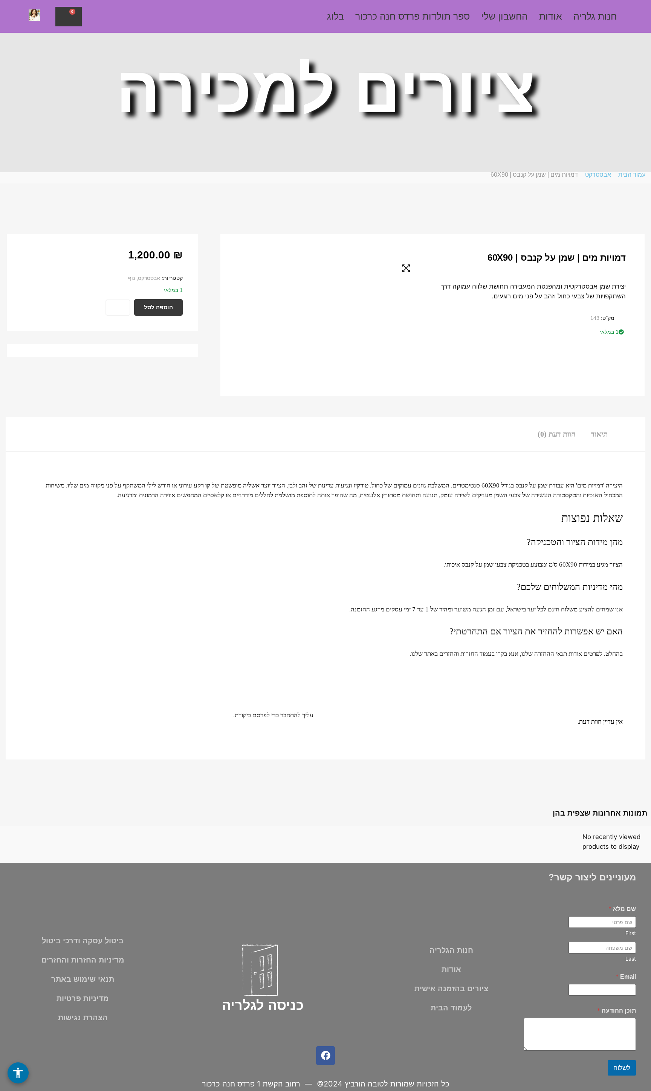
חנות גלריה (595, 16)
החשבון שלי (504, 16)
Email (626, 976)
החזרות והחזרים (458, 653)
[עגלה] (68, 16)
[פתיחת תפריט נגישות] (18, 1072)
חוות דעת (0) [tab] (557, 434)
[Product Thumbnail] (406, 268)
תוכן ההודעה (616, 1010)
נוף (131, 278)
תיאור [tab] (599, 434)
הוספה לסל (158, 307)
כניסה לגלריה (263, 1005)
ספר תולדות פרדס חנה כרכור (412, 16)
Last (630, 958)
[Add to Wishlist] (117, 307)
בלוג (335, 16)
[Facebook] (325, 1055)
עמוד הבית (631, 174)
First (630, 933)
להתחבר (290, 715)
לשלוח (621, 1067)
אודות (550, 16)
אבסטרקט (598, 174)
